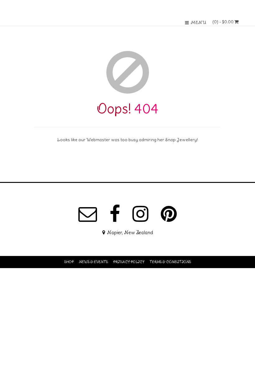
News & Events (93, 262)
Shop (69, 262)
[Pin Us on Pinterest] (169, 214)
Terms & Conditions (170, 262)
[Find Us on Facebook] (114, 214)
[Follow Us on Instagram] (140, 214)
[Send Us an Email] (87, 214)
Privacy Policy (128, 262)
